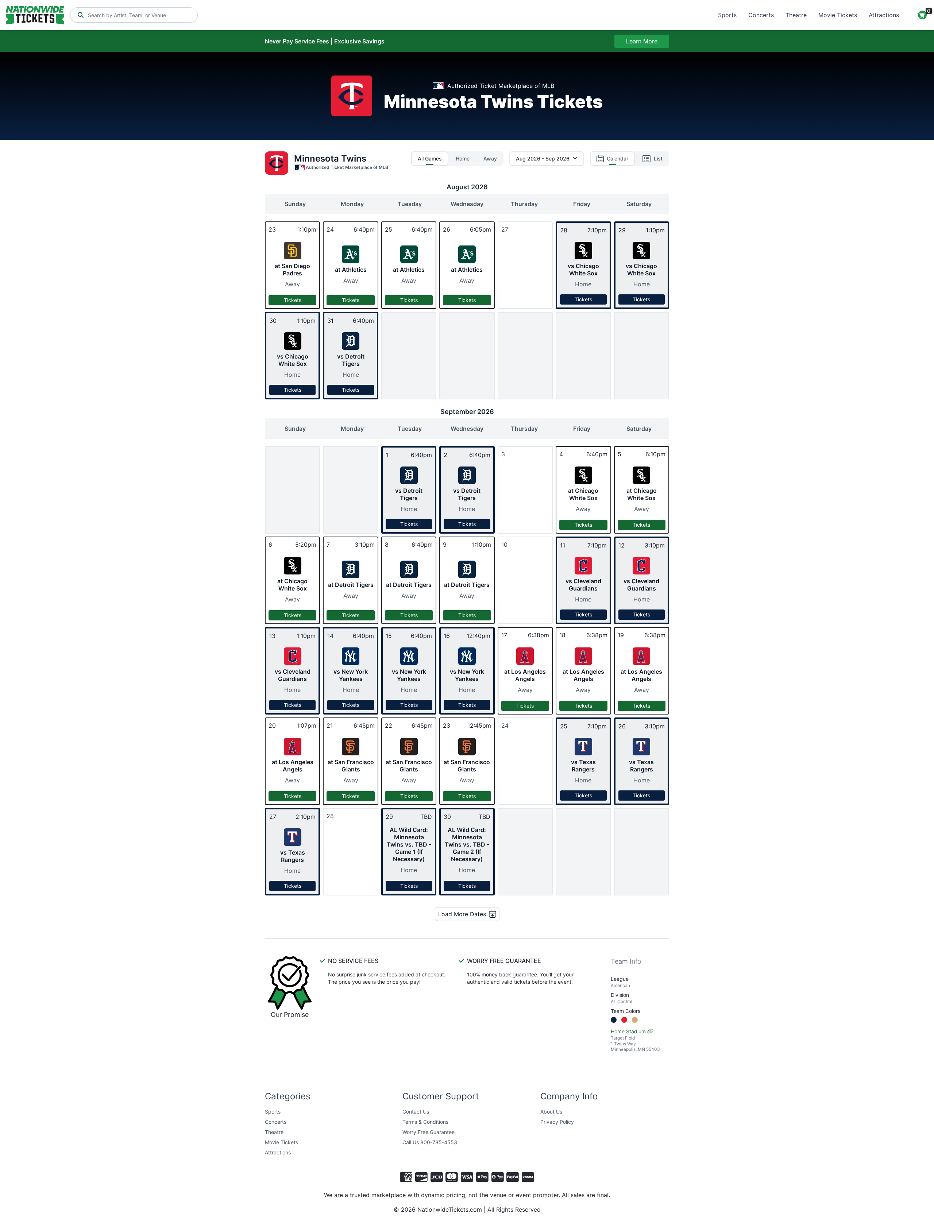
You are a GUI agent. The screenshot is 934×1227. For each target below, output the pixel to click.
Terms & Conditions (425, 1122)
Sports (727, 15)
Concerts (761, 15)
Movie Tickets (837, 15)
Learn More (641, 41)
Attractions (884, 15)
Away (490, 158)
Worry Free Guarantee (428, 1132)
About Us (551, 1111)
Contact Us (415, 1111)
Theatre (796, 15)
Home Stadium (635, 1040)
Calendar (617, 158)
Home (463, 158)
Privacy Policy (557, 1122)
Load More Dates (462, 914)
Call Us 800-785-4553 (429, 1142)
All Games (430, 158)
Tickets (292, 300)
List (658, 158)
